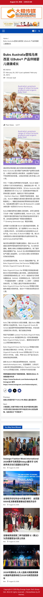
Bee (4, 468)
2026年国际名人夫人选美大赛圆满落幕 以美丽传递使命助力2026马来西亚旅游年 (20, 575)
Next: (20, 408)
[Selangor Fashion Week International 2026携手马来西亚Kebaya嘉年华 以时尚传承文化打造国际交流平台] (21, 443)
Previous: (19, 398)
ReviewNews (31, 592)
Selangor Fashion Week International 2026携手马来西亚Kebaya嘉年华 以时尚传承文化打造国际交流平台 (21, 462)
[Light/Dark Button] (34, 31)
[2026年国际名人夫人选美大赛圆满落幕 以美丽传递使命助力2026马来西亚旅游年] (21, 557)
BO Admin (7, 70)
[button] (3, 31)
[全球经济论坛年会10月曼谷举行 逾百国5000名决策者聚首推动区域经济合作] (21, 483)
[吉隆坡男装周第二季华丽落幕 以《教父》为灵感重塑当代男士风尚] (21, 520)
